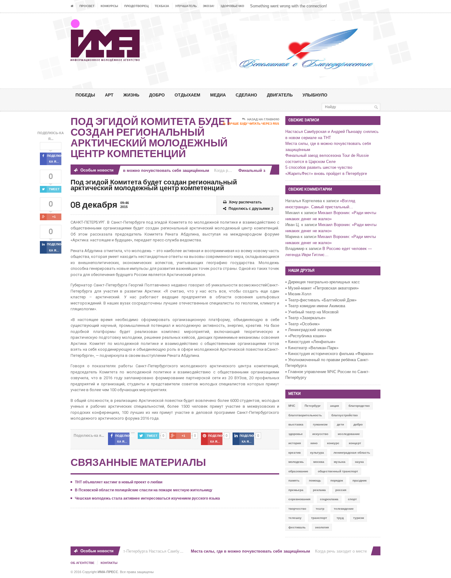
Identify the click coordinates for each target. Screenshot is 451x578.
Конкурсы (109, 6)
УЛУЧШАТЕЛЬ (186, 6)
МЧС (291, 405)
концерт (355, 443)
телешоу (295, 517)
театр (320, 508)
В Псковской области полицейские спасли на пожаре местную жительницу (143, 490)
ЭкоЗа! (208, 6)
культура (317, 452)
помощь (315, 480)
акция (334, 405)
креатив (294, 452)
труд (340, 517)
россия (340, 490)
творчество (297, 508)
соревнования (299, 499)
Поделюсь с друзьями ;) (251, 208)
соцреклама (329, 499)
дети (340, 424)
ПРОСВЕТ (86, 6)
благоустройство (344, 415)
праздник (360, 480)
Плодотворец (136, 6)
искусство (320, 434)
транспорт (319, 517)
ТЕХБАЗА (162, 6)
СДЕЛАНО (246, 95)
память (293, 480)
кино (314, 443)
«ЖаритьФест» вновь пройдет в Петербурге (326, 173)
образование (298, 471)
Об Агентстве (82, 563)
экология (322, 527)
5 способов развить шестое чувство (318, 167)
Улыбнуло (315, 95)
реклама (319, 490)
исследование (349, 434)
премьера (295, 490)
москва (318, 461)
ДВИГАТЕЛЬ (280, 95)
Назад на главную (263, 119)
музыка (339, 461)
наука (359, 461)
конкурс (333, 443)
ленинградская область (351, 452)
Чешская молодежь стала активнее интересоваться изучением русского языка (147, 498)
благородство (359, 405)
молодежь (296, 461)
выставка (295, 424)
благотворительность (305, 415)
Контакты (109, 563)
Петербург (313, 405)
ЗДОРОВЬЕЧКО (232, 6)
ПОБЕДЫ (85, 95)
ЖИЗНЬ (131, 95)
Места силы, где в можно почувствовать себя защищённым (145, 170)
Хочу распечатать (245, 202)
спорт (352, 499)
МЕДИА (218, 95)
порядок (336, 480)
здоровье (295, 434)
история (294, 443)
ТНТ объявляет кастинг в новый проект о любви (118, 482)
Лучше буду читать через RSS (253, 123)
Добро (157, 95)
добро (358, 424)
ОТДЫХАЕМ (187, 95)
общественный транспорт (338, 471)
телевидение (344, 508)
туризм (358, 517)
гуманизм (320, 424)
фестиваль (297, 527)
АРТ (109, 95)
